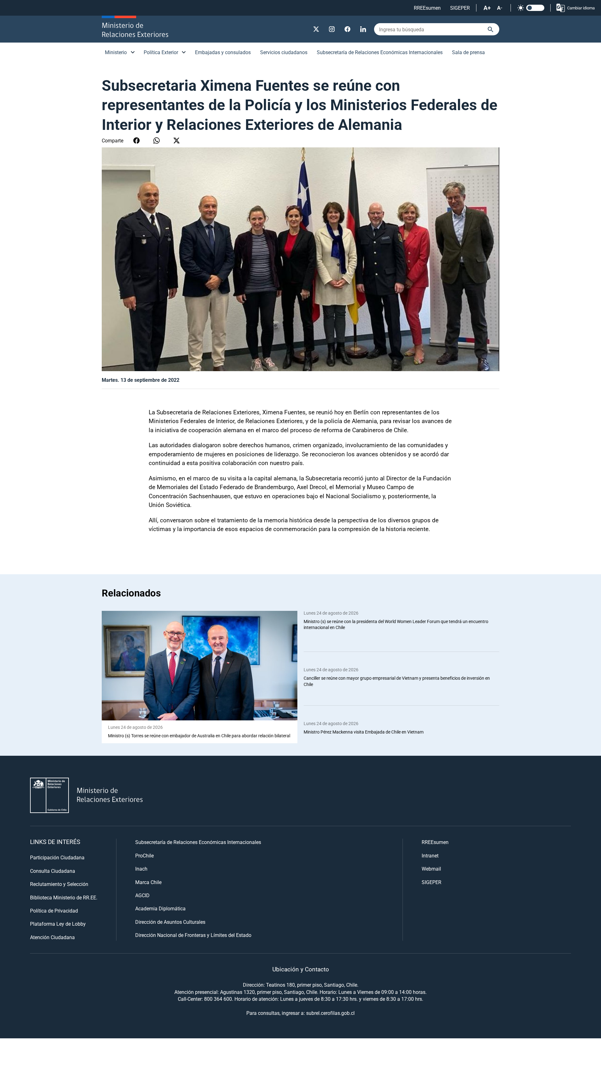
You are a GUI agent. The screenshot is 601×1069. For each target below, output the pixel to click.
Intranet (430, 855)
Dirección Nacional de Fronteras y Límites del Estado (193, 935)
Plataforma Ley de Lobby (58, 923)
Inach (141, 868)
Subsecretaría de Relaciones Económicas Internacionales (380, 52)
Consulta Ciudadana (52, 870)
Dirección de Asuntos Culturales (170, 921)
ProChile (144, 855)
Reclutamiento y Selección (59, 884)
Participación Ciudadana (57, 857)
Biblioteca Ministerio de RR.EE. (63, 897)
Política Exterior (161, 52)
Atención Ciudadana (52, 937)
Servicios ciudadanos (283, 52)
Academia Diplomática (160, 908)
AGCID (142, 895)
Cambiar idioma (581, 8)
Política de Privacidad (54, 910)
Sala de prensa (468, 52)
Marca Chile (148, 882)
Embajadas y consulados (223, 52)
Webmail (431, 868)
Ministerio (116, 52)
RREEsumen (427, 7)
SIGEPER (460, 7)
